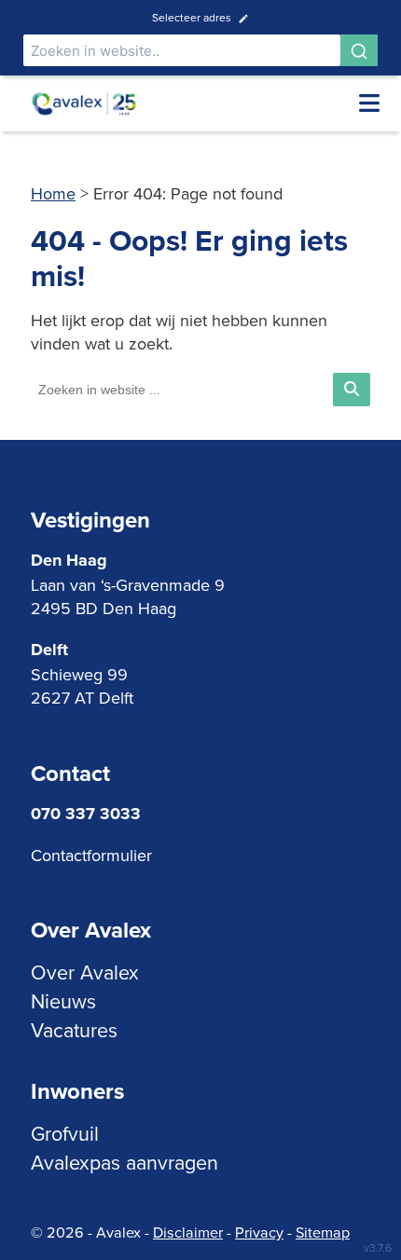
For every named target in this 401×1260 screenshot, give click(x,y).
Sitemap (323, 1232)
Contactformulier (91, 855)
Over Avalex (85, 972)
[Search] (359, 50)
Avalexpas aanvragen (124, 1162)
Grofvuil (65, 1133)
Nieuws (63, 1001)
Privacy (259, 1232)
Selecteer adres (191, 17)
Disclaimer (188, 1232)
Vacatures (74, 1030)
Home (53, 193)
